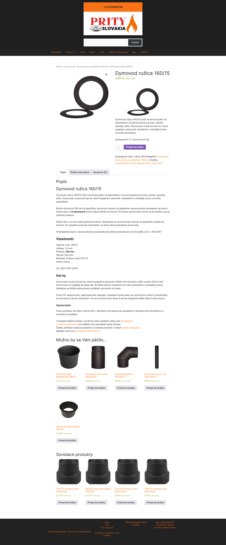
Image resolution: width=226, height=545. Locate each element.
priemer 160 (143, 163)
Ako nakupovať (107, 527)
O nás (101, 52)
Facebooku (81, 331)
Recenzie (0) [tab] (100, 172)
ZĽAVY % (144, 52)
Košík (82, 52)
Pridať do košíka (135, 147)
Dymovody (70, 66)
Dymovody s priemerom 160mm (92, 66)
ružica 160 (156, 163)
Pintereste (94, 331)
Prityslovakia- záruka (165, 525)
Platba (92, 52)
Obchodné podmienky (165, 522)
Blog (134, 52)
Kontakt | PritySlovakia (118, 52)
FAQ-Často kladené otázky (136, 522)
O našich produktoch (67, 324)
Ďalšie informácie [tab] (79, 172)
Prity (107, 525)
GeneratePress (84, 532)
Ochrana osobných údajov (165, 527)
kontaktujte (127, 321)
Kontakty (135, 525)
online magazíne (130, 327)
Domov (59, 66)
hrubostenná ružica (125, 163)
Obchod (69, 52)
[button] (106, 74)
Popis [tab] (63, 172)
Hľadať (113, 36)
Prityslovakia (56, 52)
